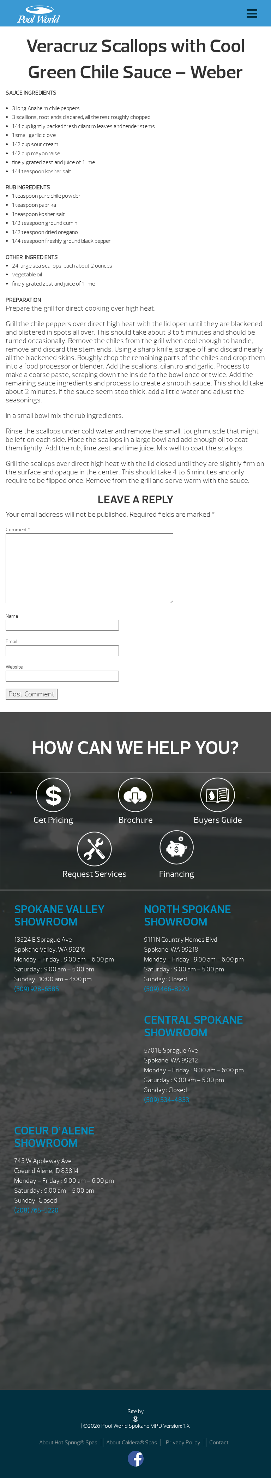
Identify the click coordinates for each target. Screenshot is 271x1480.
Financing (176, 874)
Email (11, 642)
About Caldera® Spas (131, 1442)
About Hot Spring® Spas (68, 1442)
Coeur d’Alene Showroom (54, 1137)
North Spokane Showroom (187, 915)
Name (12, 616)
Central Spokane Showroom (193, 1026)
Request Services (94, 874)
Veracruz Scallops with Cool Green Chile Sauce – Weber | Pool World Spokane (36, 12)
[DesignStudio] (135, 1419)
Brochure (136, 820)
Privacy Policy (183, 1442)
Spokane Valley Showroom (59, 915)
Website (14, 667)
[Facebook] (136, 1459)
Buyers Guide (218, 820)
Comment (18, 530)
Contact (219, 1442)
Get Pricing (53, 820)
